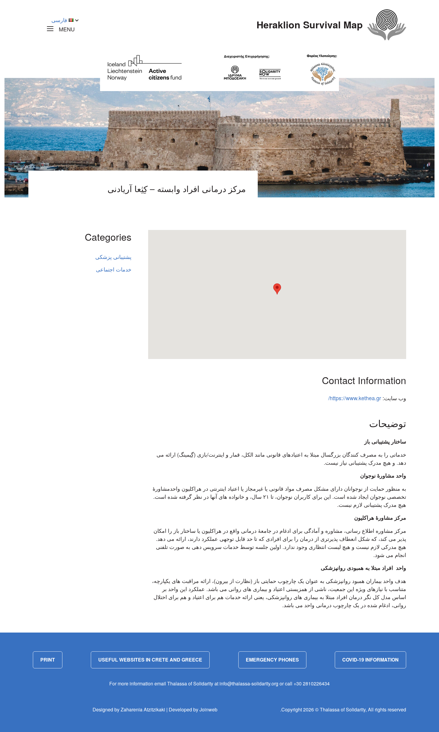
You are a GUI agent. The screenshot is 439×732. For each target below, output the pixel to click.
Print (47, 659)
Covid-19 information (370, 659)
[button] (277, 288)
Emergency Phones (272, 659)
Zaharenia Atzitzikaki (143, 709)
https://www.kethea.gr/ (354, 398)
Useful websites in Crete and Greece (150, 659)
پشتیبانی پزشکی (113, 256)
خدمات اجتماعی (113, 269)
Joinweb (208, 709)
